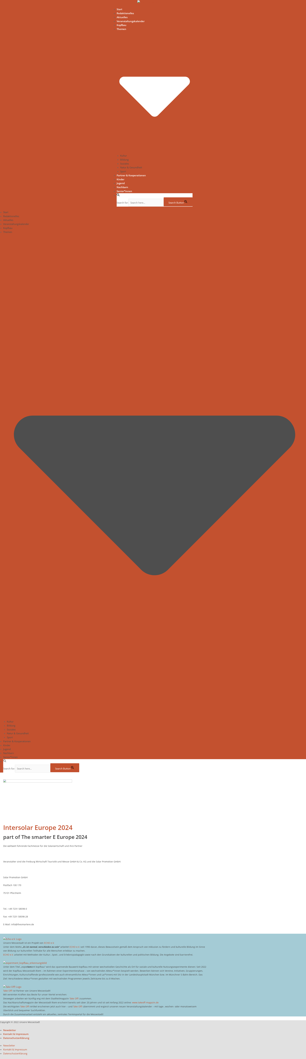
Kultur (123, 155)
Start (119, 9)
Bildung (124, 159)
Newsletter (9, 1030)
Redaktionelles (125, 13)
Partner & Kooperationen (131, 175)
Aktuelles (122, 17)
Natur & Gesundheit (131, 167)
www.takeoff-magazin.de (145, 1002)
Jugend (121, 183)
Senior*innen (124, 191)
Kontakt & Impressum (16, 1034)
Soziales (124, 163)
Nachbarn (122, 187)
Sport (123, 171)
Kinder (120, 179)
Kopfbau (121, 25)
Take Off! (7, 990)
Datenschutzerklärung (16, 1038)
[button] (118, 195)
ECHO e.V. (49, 942)
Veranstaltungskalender (131, 21)
